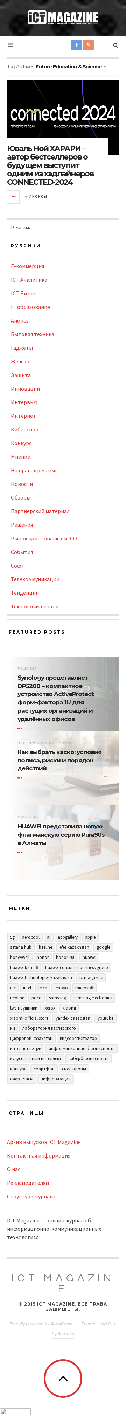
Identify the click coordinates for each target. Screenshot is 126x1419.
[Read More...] (13, 197)
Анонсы (38, 196)
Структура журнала (31, 1196)
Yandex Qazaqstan (73, 1018)
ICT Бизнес (24, 293)
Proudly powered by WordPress (41, 1324)
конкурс (18, 1069)
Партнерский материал (40, 511)
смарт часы (21, 1079)
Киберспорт (26, 429)
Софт (17, 565)
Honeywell (19, 957)
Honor (43, 957)
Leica (42, 988)
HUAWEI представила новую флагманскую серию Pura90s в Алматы (61, 835)
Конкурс (21, 442)
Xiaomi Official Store (29, 1018)
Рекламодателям (28, 1182)
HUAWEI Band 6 (24, 967)
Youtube (105, 1018)
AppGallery (68, 937)
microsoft (84, 988)
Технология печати (34, 606)
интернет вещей (25, 1048)
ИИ (12, 1028)
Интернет (23, 415)
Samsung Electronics (93, 998)
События (22, 551)
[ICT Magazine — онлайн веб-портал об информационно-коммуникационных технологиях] (63, 17)
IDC (13, 988)
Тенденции (25, 592)
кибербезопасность (89, 1059)
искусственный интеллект (35, 1059)
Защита (21, 374)
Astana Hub (20, 947)
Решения (22, 524)
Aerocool (31, 937)
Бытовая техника (32, 334)
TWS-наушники (23, 1008)
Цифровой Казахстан (31, 1038)
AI (48, 937)
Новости (22, 483)
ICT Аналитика (29, 279)
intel (27, 988)
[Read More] (21, 729)
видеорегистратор (78, 1038)
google (103, 947)
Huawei (89, 957)
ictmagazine (91, 978)
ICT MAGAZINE (63, 1283)
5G (12, 937)
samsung (57, 998)
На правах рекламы (35, 470)
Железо (20, 361)
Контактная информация (38, 1155)
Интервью (24, 402)
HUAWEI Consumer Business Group (76, 967)
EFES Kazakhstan (74, 947)
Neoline (17, 998)
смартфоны (74, 1069)
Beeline (45, 947)
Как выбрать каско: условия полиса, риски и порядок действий (60, 760)
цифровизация (56, 1079)
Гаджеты (22, 347)
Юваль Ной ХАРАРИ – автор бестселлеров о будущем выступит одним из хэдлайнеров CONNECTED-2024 (50, 165)
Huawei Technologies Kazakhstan (41, 978)
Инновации (25, 388)
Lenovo (61, 988)
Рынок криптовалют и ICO (44, 538)
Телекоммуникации (35, 579)
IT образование (30, 306)
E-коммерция (27, 266)
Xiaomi (69, 1008)
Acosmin (66, 1333)
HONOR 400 (65, 957)
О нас (13, 1169)
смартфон (44, 1069)
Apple (90, 937)
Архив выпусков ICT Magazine (44, 1141)
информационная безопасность (82, 1048)
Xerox (50, 1008)
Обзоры (20, 497)
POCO (36, 998)
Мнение (20, 456)
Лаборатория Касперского (49, 1028)
